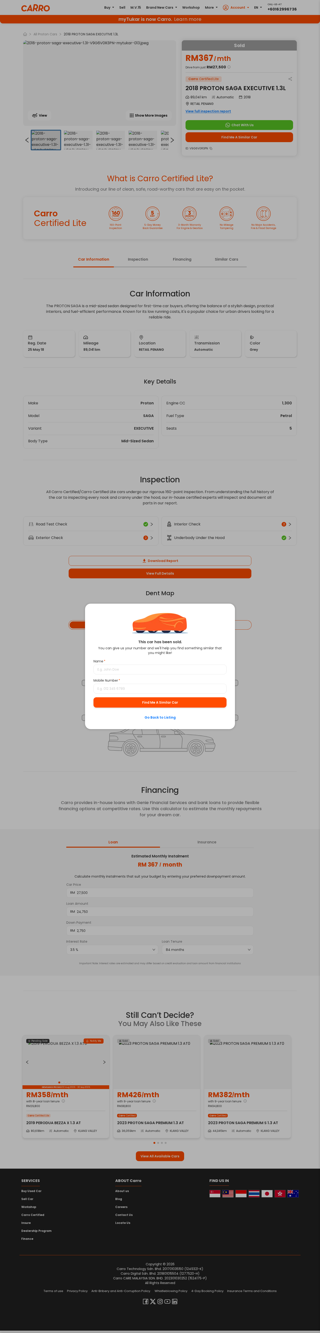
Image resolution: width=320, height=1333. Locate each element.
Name (99, 661)
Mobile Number (106, 680)
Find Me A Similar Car (160, 702)
